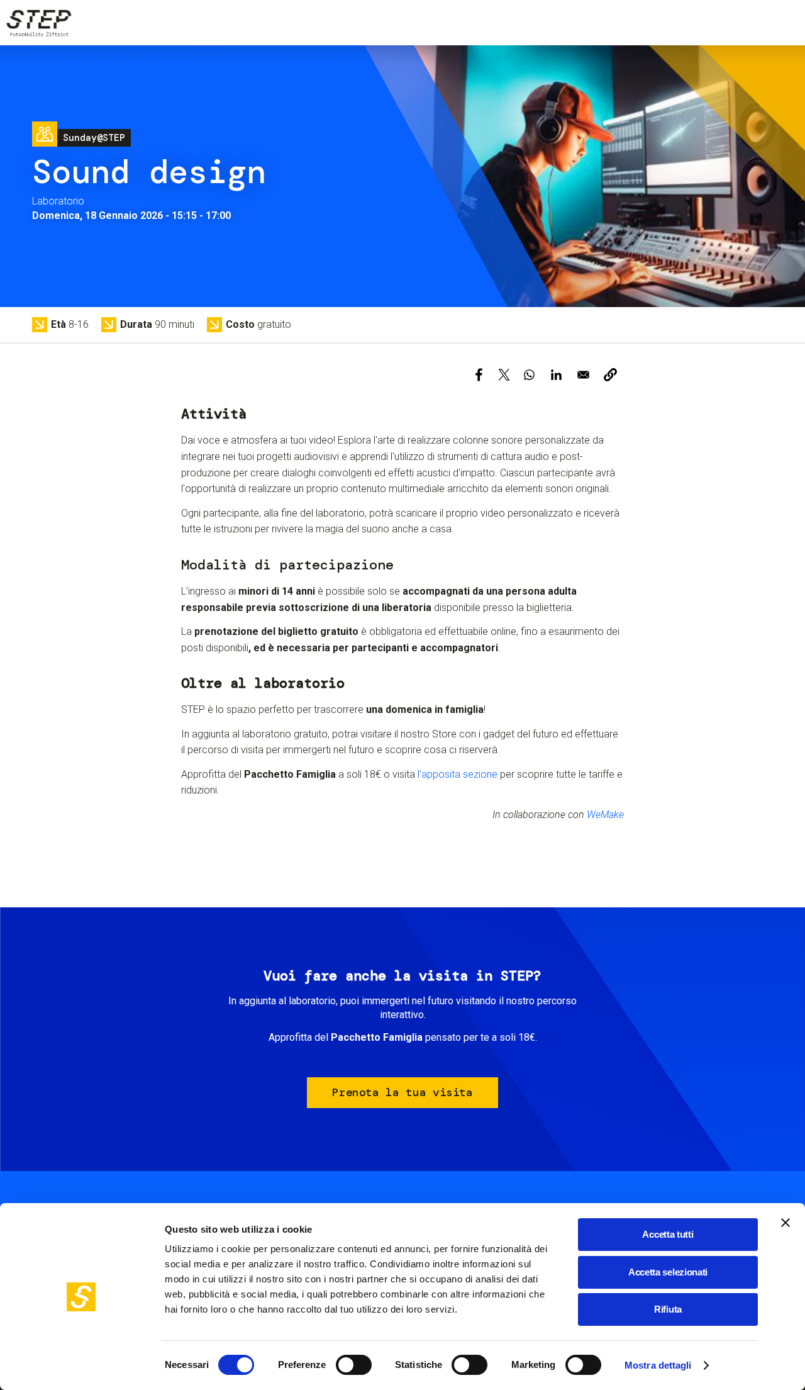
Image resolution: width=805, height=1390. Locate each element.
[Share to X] (504, 375)
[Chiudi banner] (785, 1222)
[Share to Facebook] (479, 375)
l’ (419, 774)
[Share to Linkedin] (556, 375)
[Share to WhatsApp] (529, 375)
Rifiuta (668, 1309)
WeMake (605, 815)
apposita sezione (459, 774)
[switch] (354, 1365)
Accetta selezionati (668, 1272)
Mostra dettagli (658, 1365)
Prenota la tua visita (402, 1092)
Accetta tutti (667, 1234)
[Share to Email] (583, 375)
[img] (37, 25)
